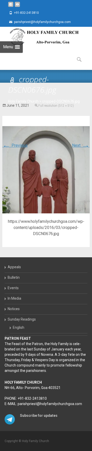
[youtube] (17, 6)
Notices (14, 309)
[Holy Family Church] (40, 37)
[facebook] (10, 6)
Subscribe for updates (38, 415)
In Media (14, 298)
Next (81, 145)
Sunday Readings (22, 319)
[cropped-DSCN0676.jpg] (46, 169)
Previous (15, 145)
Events (13, 288)
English (18, 327)
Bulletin (14, 277)
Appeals (14, 267)
